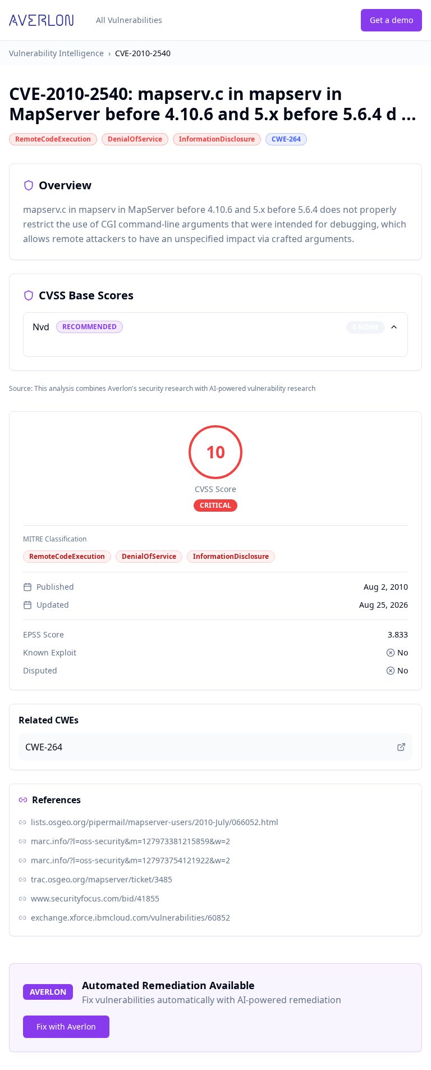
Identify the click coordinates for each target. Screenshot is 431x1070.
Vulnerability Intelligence (56, 53)
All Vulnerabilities (129, 20)
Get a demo (391, 20)
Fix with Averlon (66, 1026)
